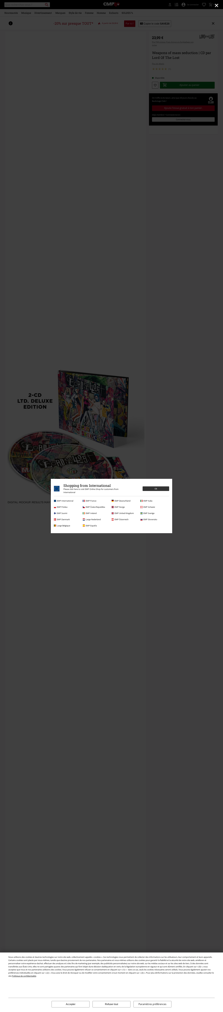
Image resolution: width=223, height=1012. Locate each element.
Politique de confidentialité (24, 976)
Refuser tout (111, 1004)
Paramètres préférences (152, 1004)
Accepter (70, 1004)
